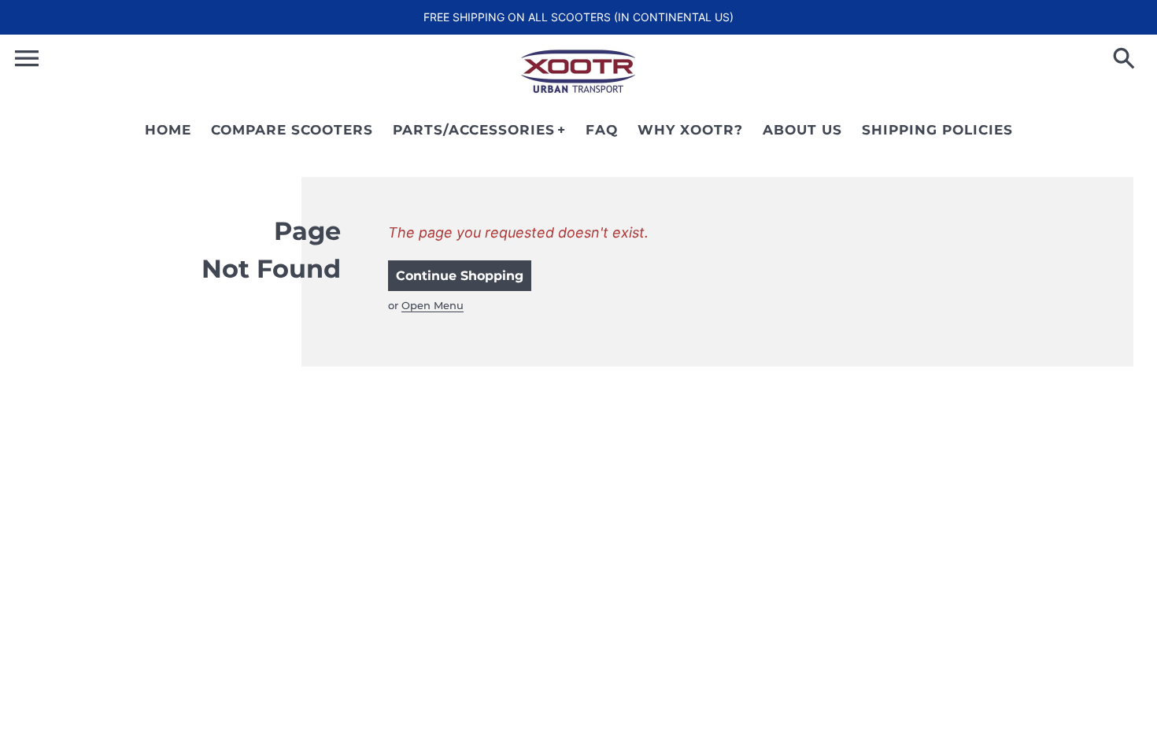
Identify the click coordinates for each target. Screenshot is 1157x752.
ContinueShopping (459, 275)
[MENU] (27, 58)
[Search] (1127, 60)
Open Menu (432, 305)
